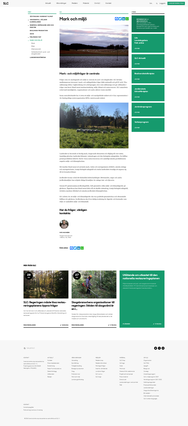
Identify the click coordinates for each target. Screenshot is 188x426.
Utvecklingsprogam (149, 374)
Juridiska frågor (100, 371)
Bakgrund (147, 368)
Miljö (33, 46)
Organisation (147, 360)
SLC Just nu (99, 374)
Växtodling (75, 360)
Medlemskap (99, 360)
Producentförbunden (150, 385)
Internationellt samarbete (151, 396)
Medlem (75, 3)
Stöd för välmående (101, 368)
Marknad (122, 368)
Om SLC (97, 3)
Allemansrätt (36, 49)
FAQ (121, 385)
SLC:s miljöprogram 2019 (151, 376)
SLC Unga (98, 376)
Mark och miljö (36, 40)
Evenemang (51, 366)
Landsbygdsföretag (38, 57)
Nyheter (49, 360)
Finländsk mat (35, 37)
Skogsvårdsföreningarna (151, 390)
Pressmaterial (124, 376)
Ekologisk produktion (39, 30)
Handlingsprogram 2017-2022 (153, 379)
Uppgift (146, 366)
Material (86, 3)
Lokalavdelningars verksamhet (129, 382)
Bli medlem (147, 393)
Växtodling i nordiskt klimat (41, 16)
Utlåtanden (126, 324)
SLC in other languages (150, 398)
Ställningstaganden (149, 382)
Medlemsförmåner (101, 363)
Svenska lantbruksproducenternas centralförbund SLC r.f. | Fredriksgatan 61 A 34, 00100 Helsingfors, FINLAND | (34, 365)
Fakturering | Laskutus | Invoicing (33, 410)
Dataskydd (123, 379)
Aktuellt (48, 3)
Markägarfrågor (101, 366)
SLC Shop (122, 360)
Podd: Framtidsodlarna (54, 368)
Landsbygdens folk (176, 3)
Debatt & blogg (52, 371)
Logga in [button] (162, 3)
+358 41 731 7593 (65, 237)
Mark (33, 43)
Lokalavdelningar (149, 387)
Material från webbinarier (127, 371)
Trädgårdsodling (77, 366)
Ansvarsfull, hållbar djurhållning (38, 21)
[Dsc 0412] (94, 125)
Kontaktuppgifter (29, 407)
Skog (32, 34)
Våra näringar (61, 3)
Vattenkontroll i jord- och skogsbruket (40, 53)
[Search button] (157, 3)
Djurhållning (75, 363)
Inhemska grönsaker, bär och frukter (42, 26)
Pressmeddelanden (30, 325)
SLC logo (122, 363)
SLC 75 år (146, 363)
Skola (121, 366)
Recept (49, 376)
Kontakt (108, 3)
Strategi (146, 371)
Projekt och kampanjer (126, 374)
